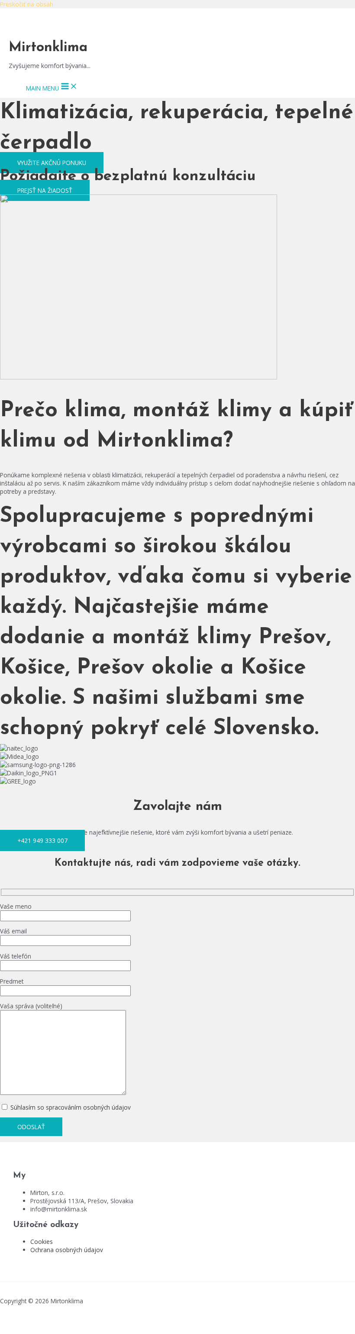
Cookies (41, 1241)
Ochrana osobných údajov (66, 1250)
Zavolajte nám (177, 806)
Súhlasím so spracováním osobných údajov (70, 1107)
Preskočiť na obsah (26, 4)
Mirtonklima (48, 48)
